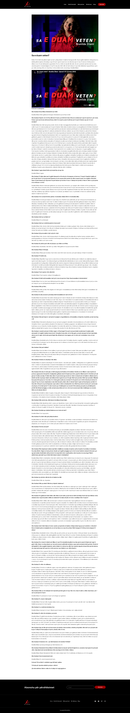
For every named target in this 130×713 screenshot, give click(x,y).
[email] (105, 701)
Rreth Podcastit (72, 4)
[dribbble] (101, 701)
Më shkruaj (88, 4)
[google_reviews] (98, 701)
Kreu (65, 4)
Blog (94, 4)
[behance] (95, 701)
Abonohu (100, 687)
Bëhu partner (81, 4)
